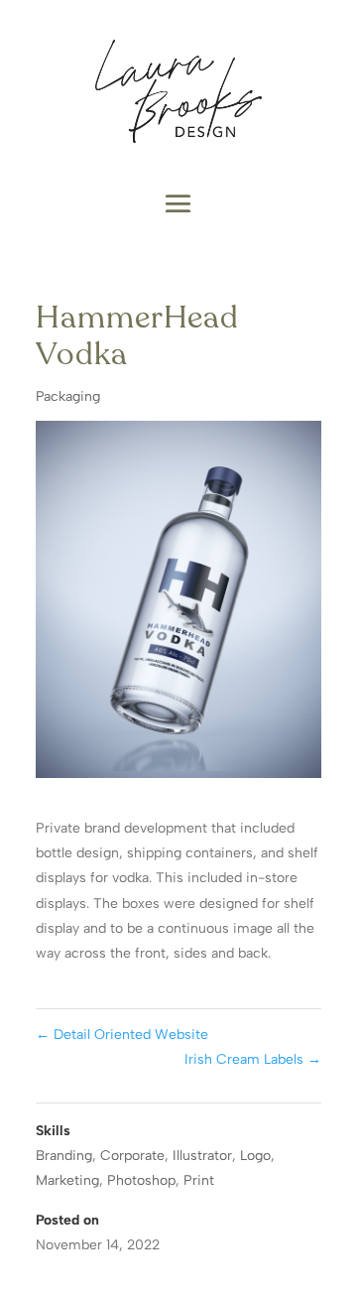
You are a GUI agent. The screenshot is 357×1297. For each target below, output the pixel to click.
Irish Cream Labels (252, 1059)
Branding (64, 1155)
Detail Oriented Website (122, 1034)
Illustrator (202, 1155)
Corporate (132, 1155)
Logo (255, 1155)
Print (198, 1180)
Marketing (67, 1180)
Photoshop (141, 1180)
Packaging (68, 396)
